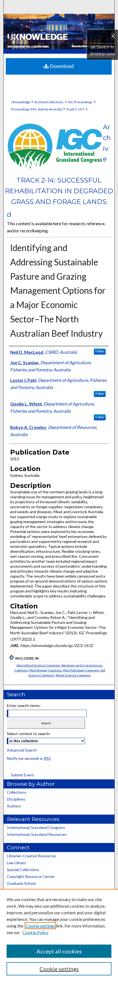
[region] (59, 935)
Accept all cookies (59, 951)
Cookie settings (40, 925)
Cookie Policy (35, 932)
